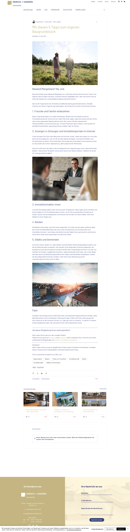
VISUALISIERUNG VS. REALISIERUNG (90, 411)
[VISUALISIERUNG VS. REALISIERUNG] (93, 399)
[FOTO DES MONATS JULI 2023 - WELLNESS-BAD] (36, 399)
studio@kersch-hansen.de (32, 513)
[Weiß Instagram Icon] (29, 525)
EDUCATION (67, 10)
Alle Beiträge (28, 10)
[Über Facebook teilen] (33, 373)
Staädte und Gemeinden (53, 362)
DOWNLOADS (80, 10)
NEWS (38, 10)
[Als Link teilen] (46, 373)
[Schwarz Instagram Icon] (119, 1)
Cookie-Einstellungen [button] (97, 529)
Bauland (47, 359)
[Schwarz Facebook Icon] (122, 1)
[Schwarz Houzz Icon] (124, 1)
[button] (104, 9)
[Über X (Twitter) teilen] (37, 373)
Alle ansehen (103, 388)
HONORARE (55, 10)
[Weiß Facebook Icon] (33, 525)
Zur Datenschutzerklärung (74, 530)
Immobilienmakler (38, 362)
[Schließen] (128, 529)
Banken (84, 359)
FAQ (45, 10)
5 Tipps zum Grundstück (59, 359)
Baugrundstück (37, 359)
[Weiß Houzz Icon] (37, 525)
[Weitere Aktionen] (97, 22)
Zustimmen (121, 529)
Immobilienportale (74, 359)
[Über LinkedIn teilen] (42, 373)
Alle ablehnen (110, 529)
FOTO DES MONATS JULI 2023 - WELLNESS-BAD (36, 411)
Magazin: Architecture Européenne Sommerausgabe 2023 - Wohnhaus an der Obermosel (64, 411)
